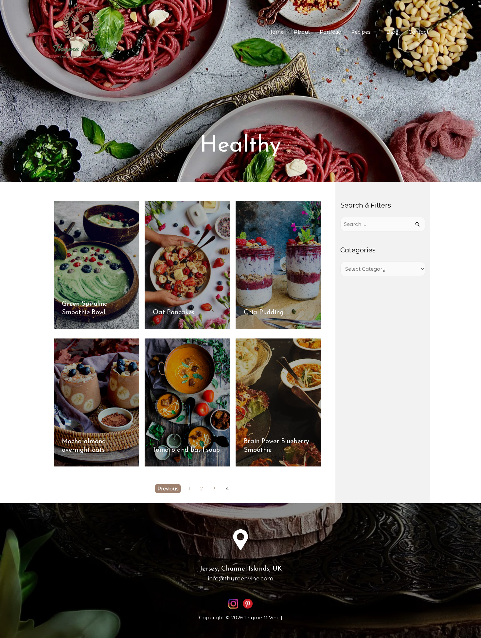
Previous (167, 488)
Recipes (360, 32)
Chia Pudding (264, 312)
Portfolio (330, 32)
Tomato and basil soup (186, 450)
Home (276, 32)
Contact (418, 32)
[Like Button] (128, 212)
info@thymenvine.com (241, 578)
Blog (392, 32)
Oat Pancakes (173, 312)
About (302, 32)
